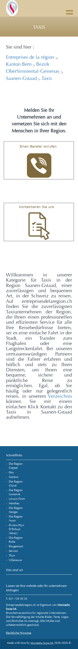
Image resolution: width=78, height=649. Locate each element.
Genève (13, 477)
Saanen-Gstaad (21, 78)
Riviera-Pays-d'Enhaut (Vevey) (17, 529)
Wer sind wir (14, 570)
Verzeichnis (60, 396)
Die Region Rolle (16, 539)
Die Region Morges (16, 510)
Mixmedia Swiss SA (42, 643)
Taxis (46, 78)
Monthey (14, 503)
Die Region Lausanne (16, 492)
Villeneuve (15, 560)
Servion (13, 551)
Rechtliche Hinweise (18, 633)
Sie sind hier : (20, 47)
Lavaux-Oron (17, 498)
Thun (12, 555)
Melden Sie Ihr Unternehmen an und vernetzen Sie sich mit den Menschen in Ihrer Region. (39, 120)
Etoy (11, 472)
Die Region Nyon (16, 518)
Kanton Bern (19, 64)
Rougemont (16, 546)
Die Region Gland (16, 483)
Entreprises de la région (30, 57)
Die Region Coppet (16, 466)
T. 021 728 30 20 (16, 598)
